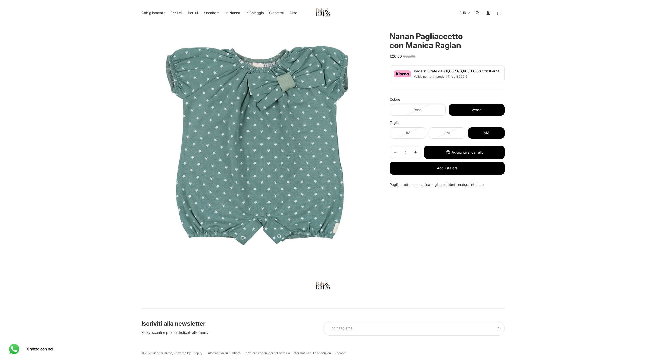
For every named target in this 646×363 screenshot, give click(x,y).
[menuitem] (293, 12)
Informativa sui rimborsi (224, 353)
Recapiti (340, 353)
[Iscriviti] (497, 328)
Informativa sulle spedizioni (312, 353)
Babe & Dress (162, 353)
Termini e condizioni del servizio (267, 353)
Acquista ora (447, 168)
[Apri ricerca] (477, 12)
